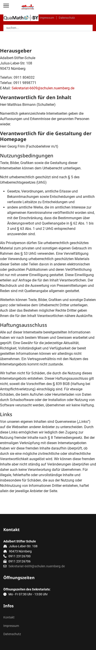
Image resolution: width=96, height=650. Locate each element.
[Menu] (6, 5)
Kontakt (30, 17)
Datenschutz (67, 17)
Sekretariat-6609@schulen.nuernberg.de (43, 88)
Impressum (47, 17)
